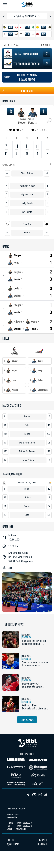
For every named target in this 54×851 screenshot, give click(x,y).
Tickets (10, 840)
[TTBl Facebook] (28, 795)
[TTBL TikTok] (45, 795)
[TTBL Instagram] (40, 795)
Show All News (27, 719)
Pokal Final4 (13, 844)
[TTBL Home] (27, 5)
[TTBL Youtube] (34, 795)
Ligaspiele (42, 840)
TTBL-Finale (41, 844)
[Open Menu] (4, 5)
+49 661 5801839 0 (24, 823)
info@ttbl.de (21, 829)
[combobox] (27, 16)
